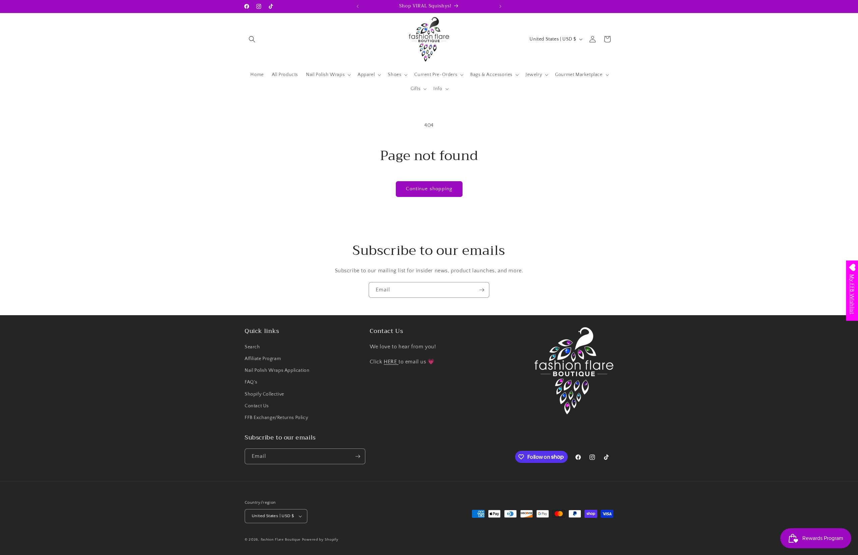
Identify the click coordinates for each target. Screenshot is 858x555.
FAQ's (251, 382)
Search (252, 347)
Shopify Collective (264, 394)
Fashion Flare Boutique (281, 540)
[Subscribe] (481, 290)
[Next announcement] (500, 6)
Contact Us (257, 406)
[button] (252, 39)
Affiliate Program (263, 358)
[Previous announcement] (357, 6)
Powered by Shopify (320, 540)
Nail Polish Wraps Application (277, 370)
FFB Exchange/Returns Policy (276, 417)
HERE (391, 362)
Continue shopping (429, 189)
